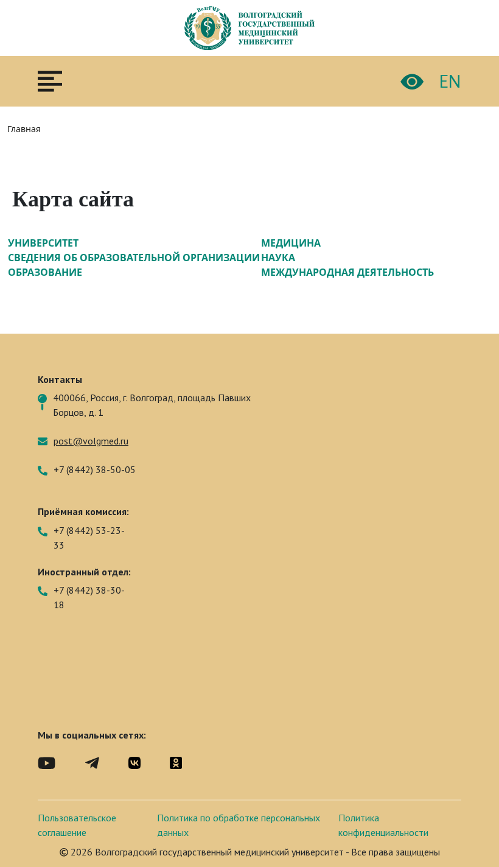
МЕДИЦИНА (291, 243)
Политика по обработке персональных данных (238, 825)
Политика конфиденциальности (383, 825)
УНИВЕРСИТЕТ (43, 243)
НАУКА (278, 257)
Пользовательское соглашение (77, 825)
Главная (24, 129)
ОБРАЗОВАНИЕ (45, 272)
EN (450, 81)
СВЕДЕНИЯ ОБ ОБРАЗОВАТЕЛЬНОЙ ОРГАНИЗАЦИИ (134, 257)
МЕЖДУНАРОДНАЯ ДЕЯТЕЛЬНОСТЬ (347, 272)
